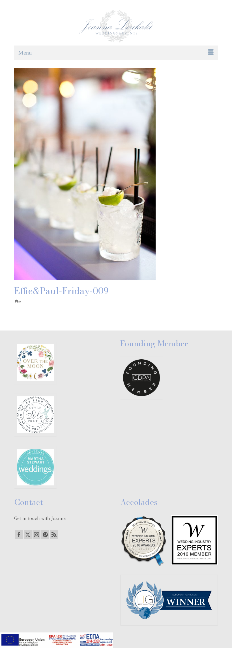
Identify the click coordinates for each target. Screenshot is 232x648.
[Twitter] (28, 534)
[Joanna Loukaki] (116, 26)
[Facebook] (19, 534)
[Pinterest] (45, 534)
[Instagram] (36, 534)
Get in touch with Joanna (40, 518)
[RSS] (54, 534)
